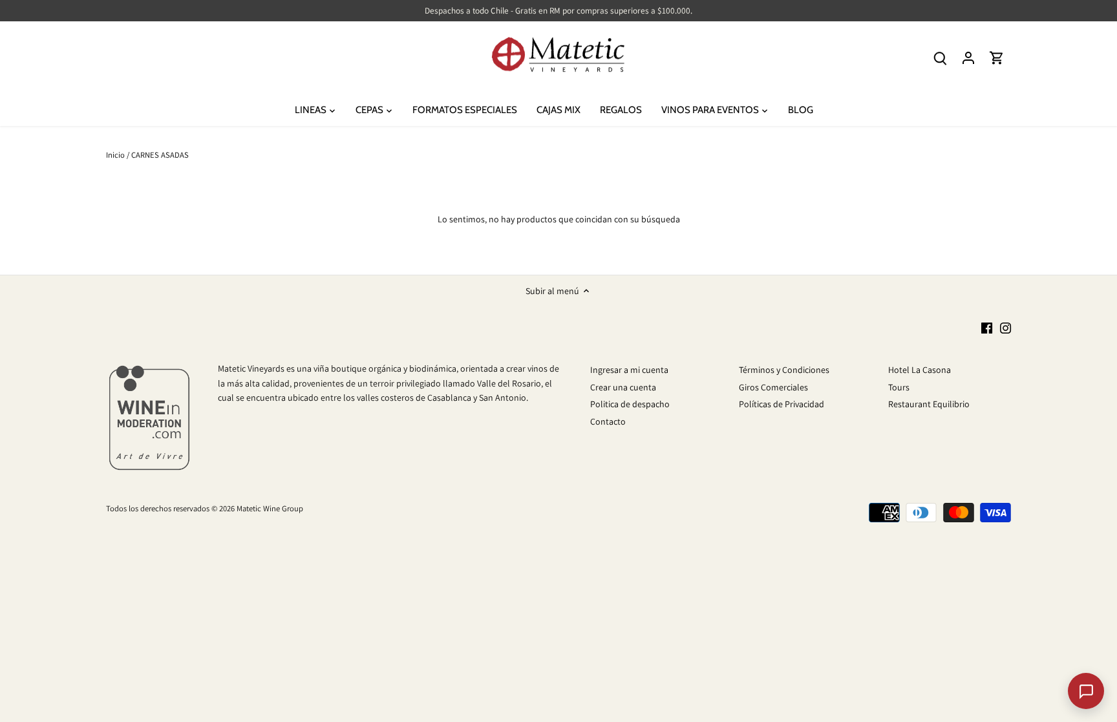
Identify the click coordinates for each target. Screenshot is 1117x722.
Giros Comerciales (773, 387)
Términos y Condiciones (784, 370)
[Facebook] (986, 328)
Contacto (608, 421)
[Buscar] (940, 58)
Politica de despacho (630, 404)
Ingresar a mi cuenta (629, 370)
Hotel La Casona (919, 370)
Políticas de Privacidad (781, 404)
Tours (899, 387)
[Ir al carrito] (997, 58)
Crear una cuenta (623, 387)
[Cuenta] (968, 58)
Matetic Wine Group (270, 508)
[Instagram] (1005, 328)
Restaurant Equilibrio (929, 404)
